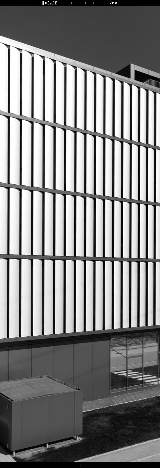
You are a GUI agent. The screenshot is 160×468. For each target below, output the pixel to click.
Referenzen (76, 2)
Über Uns (68, 2)
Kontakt (103, 2)
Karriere (89, 2)
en (116, 3)
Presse (96, 2)
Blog (83, 2)
